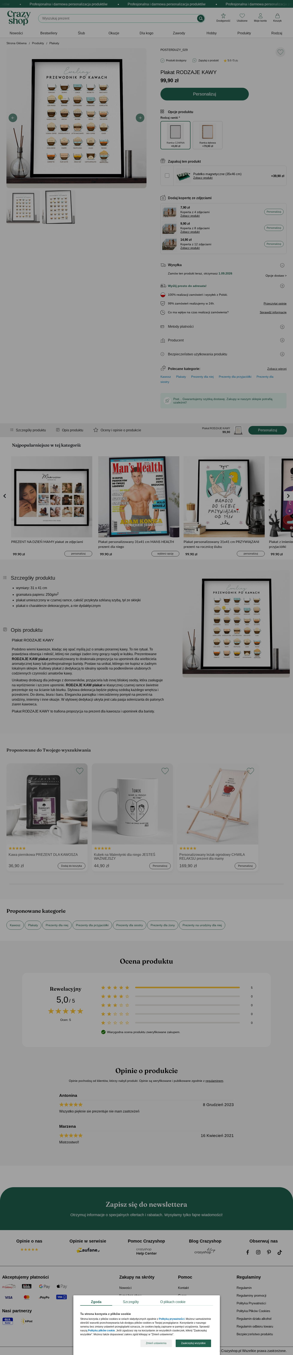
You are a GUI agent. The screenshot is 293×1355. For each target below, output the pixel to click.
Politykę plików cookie (101, 1330)
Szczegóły (131, 1302)
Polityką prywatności (171, 1319)
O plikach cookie (173, 1302)
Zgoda (96, 1302)
